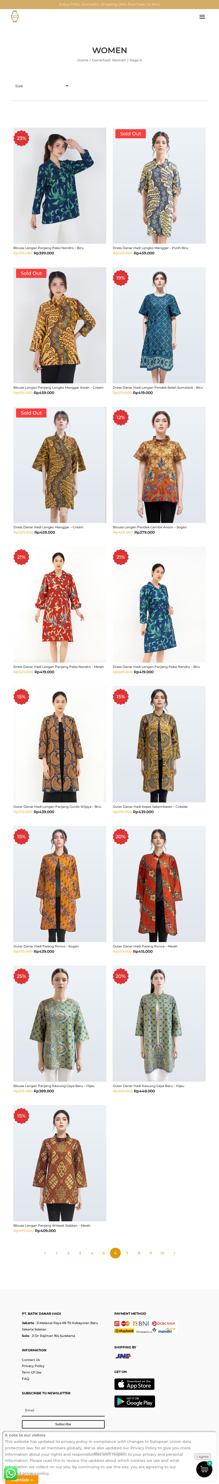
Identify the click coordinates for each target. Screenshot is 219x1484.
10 (162, 1253)
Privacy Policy (33, 1366)
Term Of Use (31, 1372)
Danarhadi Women (109, 60)
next (174, 1252)
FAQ (25, 1379)
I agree (203, 1456)
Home (82, 60)
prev (45, 1252)
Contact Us (31, 1360)
